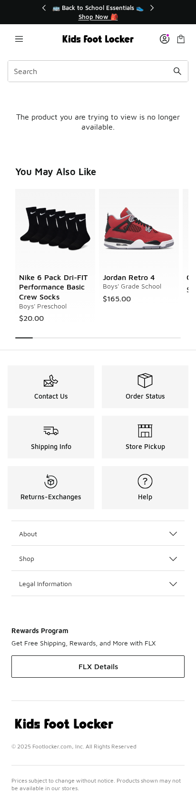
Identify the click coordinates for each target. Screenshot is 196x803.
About (28, 534)
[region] (98, 12)
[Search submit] (177, 71)
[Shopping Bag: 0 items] (181, 39)
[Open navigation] (19, 39)
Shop (26, 558)
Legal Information (45, 583)
